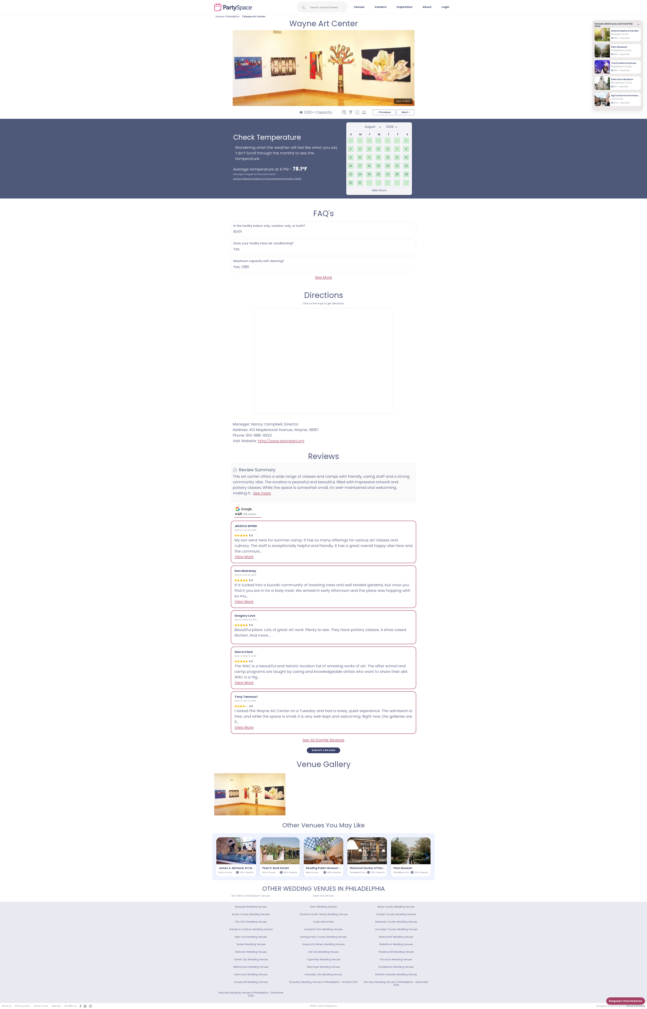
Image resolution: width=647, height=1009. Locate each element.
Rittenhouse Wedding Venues (251, 967)
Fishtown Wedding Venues (251, 952)
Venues (359, 7)
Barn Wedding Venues (323, 906)
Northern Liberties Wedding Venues (396, 974)
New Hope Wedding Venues (323, 967)
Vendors (381, 7)
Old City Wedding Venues (323, 952)
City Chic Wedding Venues (251, 921)
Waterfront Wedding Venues (396, 944)
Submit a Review (323, 750)
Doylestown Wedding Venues (396, 967)
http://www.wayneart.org (281, 441)
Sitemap (56, 1005)
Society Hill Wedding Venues (251, 982)
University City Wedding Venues (323, 974)
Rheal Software (635, 1005)
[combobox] (325, 7)
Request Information (625, 1001)
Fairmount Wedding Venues (251, 974)
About (427, 7)
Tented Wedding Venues (251, 944)
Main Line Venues (323, 895)
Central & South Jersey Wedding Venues (323, 914)
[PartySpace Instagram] (90, 1006)
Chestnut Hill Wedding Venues (396, 952)
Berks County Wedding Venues (396, 906)
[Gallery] (357, 112)
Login (445, 7)
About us (6, 1005)
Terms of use (41, 1005)
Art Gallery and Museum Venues (250, 895)
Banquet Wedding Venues (251, 906)
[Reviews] (364, 112)
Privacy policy (22, 1005)
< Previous (384, 112)
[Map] (351, 112)
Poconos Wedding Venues (396, 959)
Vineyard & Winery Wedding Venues (323, 944)
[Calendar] (344, 112)
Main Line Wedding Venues (251, 937)
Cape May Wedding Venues (323, 959)
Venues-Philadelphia (227, 16)
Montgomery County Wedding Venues (323, 937)
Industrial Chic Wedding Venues (323, 929)
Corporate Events (323, 921)
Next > (406, 112)
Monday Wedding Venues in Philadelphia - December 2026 (396, 983)
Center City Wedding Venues (251, 959)
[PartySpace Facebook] (80, 1006)
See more (262, 493)
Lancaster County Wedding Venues (396, 929)
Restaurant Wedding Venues (396, 937)
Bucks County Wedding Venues (251, 914)
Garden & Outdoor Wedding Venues (251, 929)
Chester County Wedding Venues (396, 914)
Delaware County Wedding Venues (396, 921)
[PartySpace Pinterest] (85, 1006)
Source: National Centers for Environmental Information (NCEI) (267, 178)
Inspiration (404, 7)
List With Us (70, 1005)
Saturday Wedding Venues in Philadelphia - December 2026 (251, 994)
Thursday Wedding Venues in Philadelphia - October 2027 (323, 982)
